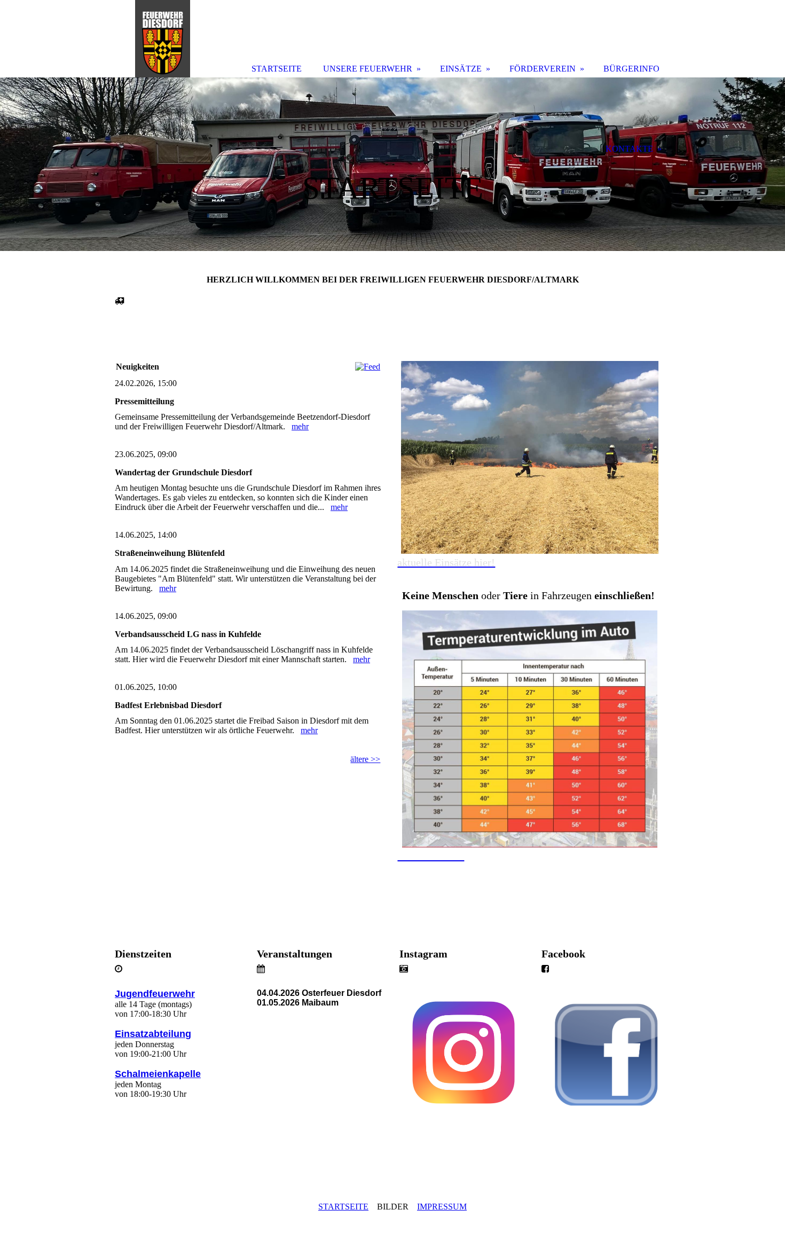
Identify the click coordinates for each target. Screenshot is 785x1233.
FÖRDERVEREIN (542, 68)
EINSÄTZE (461, 68)
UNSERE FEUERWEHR (367, 68)
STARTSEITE (343, 1206)
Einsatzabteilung (153, 1033)
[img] (392, 164)
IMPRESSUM (442, 1206)
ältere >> (365, 759)
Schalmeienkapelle (158, 1074)
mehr (300, 426)
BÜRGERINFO (631, 68)
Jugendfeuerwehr (155, 993)
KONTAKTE (629, 148)
